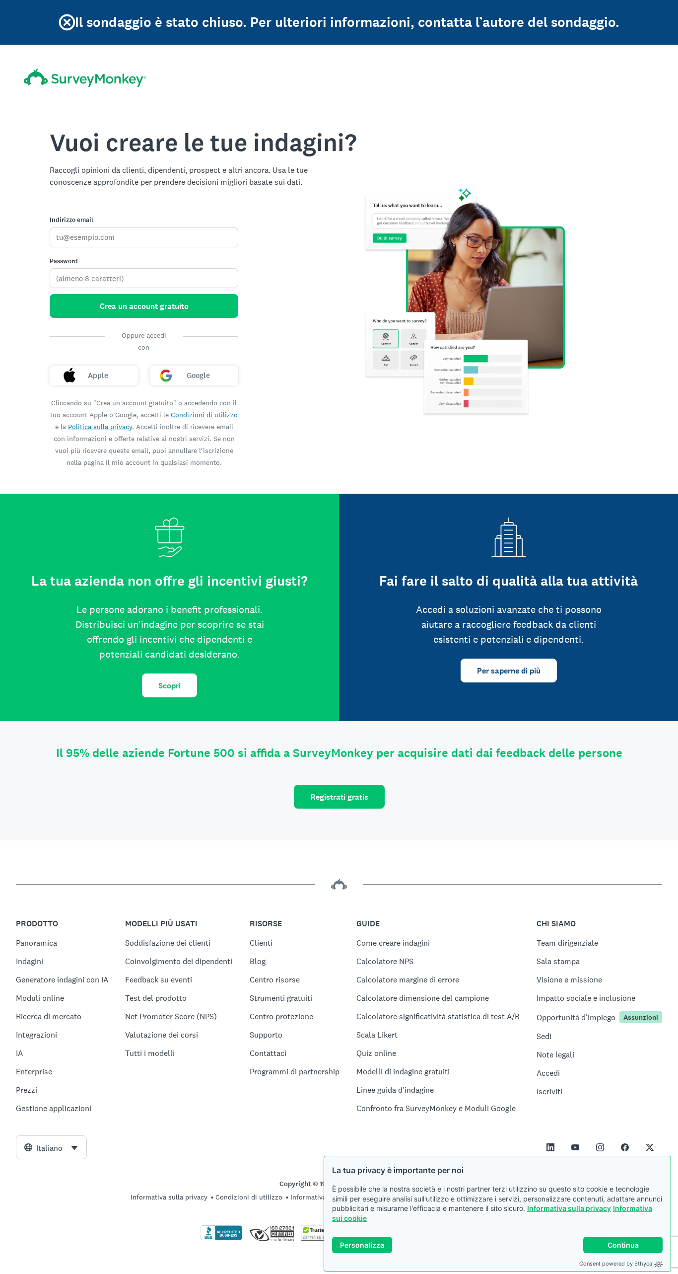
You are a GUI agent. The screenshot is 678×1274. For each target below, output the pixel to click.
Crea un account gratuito (144, 306)
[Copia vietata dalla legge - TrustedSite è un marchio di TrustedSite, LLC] (320, 1238)
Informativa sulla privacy (569, 1208)
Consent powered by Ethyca (615, 1263)
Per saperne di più (509, 671)
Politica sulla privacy (100, 426)
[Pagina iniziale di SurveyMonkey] (85, 78)
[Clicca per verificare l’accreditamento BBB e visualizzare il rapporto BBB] (221, 1238)
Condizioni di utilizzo (204, 414)
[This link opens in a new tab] (550, 1147)
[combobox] (51, 1147)
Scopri (169, 685)
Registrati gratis (339, 797)
